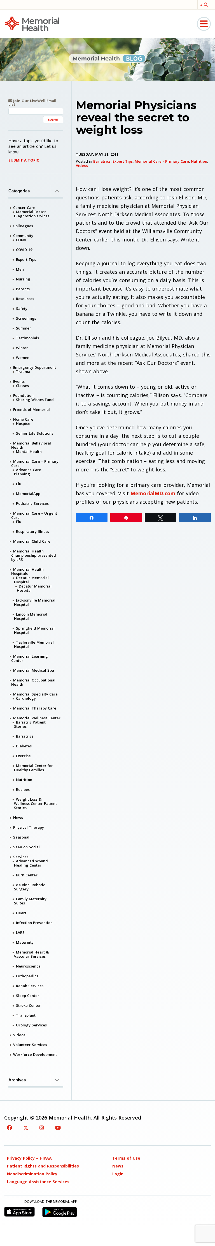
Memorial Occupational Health (33, 682)
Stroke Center (28, 1005)
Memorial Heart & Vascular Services (31, 954)
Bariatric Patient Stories (30, 724)
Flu (18, 483)
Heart (21, 912)
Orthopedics (27, 975)
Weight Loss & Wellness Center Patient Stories (35, 803)
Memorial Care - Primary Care (162, 161)
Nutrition (199, 161)
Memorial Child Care (31, 541)
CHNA (21, 239)
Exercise (23, 755)
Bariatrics (102, 161)
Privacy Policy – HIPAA (29, 1158)
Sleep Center (27, 995)
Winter (22, 347)
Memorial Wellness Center (36, 717)
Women (22, 357)
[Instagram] (41, 1127)
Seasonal (21, 837)
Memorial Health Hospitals (27, 571)
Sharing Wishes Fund (35, 399)
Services (20, 856)
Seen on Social (26, 846)
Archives (17, 1079)
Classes (22, 385)
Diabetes (24, 745)
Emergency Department (34, 367)
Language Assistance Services (38, 1181)
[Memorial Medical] (32, 23)
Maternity (25, 942)
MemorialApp (28, 493)
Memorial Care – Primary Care (35, 463)
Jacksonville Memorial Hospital (34, 602)
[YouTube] (58, 1127)
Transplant (26, 1015)
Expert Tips (123, 161)
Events (19, 381)
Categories (19, 190)
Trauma (23, 371)
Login (117, 1173)
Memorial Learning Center (29, 658)
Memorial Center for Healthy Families (33, 767)
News (18, 817)
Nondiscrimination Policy (32, 1173)
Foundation (23, 395)
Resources (25, 298)
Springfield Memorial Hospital (34, 630)
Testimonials (27, 337)
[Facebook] (9, 1127)
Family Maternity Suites (30, 901)
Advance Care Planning (27, 471)
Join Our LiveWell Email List (32, 102)
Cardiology (26, 698)
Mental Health (29, 451)
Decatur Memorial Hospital (31, 579)
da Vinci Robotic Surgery (29, 887)
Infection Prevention (34, 922)
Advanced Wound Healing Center (31, 863)
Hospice (23, 423)
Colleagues (23, 225)
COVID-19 (24, 249)
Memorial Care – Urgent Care (34, 515)
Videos (82, 165)
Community (23, 235)
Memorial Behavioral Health (31, 445)
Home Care (23, 419)
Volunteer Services (30, 1044)
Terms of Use (126, 1158)
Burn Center (27, 875)
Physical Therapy (28, 827)
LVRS (20, 932)
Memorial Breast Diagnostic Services (31, 213)
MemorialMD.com (152, 493)
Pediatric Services (32, 503)
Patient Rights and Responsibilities (43, 1166)
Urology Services (31, 1025)
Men (20, 269)
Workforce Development (35, 1054)
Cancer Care (24, 207)
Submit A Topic (23, 160)
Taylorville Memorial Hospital (34, 644)
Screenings (26, 318)
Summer (23, 328)
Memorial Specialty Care (35, 694)
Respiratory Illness (32, 531)
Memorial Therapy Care (34, 708)
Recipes (23, 789)
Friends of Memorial (31, 409)
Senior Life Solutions (34, 433)
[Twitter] (25, 1127)
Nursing (23, 279)
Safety (21, 308)
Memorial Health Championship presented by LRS (33, 555)
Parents (23, 288)
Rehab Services (29, 985)
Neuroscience (28, 966)
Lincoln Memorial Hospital (30, 616)
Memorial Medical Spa (33, 670)
